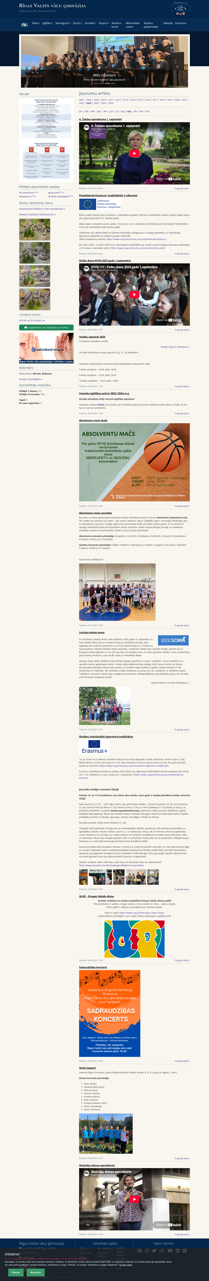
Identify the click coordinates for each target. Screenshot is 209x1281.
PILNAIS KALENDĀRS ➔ (30, 379)
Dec (148, 111)
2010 (103, 99)
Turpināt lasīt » (182, 188)
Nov (141, 111)
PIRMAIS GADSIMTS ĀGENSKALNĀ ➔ (37, 214)
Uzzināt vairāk (125, 1265)
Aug (123, 111)
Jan (80, 111)
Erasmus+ (181, 23)
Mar (93, 111)
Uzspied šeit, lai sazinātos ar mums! (47, 327)
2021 (184, 99)
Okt (135, 111)
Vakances (28, 196)
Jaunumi (57, 192)
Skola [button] (35, 23)
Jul (117, 111)
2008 (88, 99)
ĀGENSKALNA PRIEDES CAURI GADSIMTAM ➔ (42, 208)
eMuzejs (168, 23)
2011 (110, 99)
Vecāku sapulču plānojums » (175, 346)
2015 (140, 99)
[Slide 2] (101, 83)
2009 (96, 99)
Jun (111, 111)
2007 (81, 99)
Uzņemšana (30, 192)
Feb (86, 111)
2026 (110, 103)
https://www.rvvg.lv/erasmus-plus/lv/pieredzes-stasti (138, 248)
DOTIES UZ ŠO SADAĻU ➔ (32, 320)
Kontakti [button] (90, 23)
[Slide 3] (107, 83)
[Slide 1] (96, 83)
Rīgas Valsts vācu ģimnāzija (52, 5)
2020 (177, 99)
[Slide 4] (112, 83)
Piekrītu (16, 1272)
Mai (105, 111)
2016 (147, 99)
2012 (118, 99)
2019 (169, 99)
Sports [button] (77, 23)
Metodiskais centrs (133, 24)
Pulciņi (100, 404)
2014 (133, 99)
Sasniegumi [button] (62, 23)
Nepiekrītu (35, 1272)
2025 (103, 103)
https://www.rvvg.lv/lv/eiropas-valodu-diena (141, 912)
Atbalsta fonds (116, 24)
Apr (99, 111)
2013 (125, 99)
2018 (162, 99)
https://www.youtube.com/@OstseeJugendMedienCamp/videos (111, 865)
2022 (81, 103)
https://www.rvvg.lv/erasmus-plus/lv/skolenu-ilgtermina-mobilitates (134, 765)
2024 (96, 103)
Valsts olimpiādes (62, 196)
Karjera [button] (103, 23)
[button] (180, 8)
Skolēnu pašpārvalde (151, 24)
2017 (155, 99)
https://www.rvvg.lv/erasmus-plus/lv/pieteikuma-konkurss (136, 239)
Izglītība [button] (46, 23)
